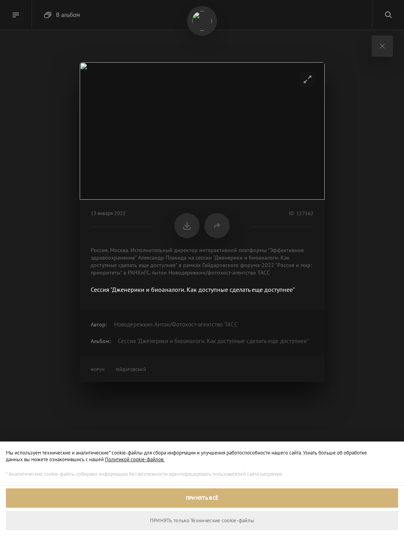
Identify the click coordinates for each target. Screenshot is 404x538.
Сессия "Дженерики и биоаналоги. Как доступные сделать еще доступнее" (213, 341)
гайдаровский (131, 369)
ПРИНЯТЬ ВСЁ (202, 498)
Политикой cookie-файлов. (135, 459)
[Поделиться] (217, 225)
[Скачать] (187, 225)
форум (98, 369)
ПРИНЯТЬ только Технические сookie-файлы (202, 520)
